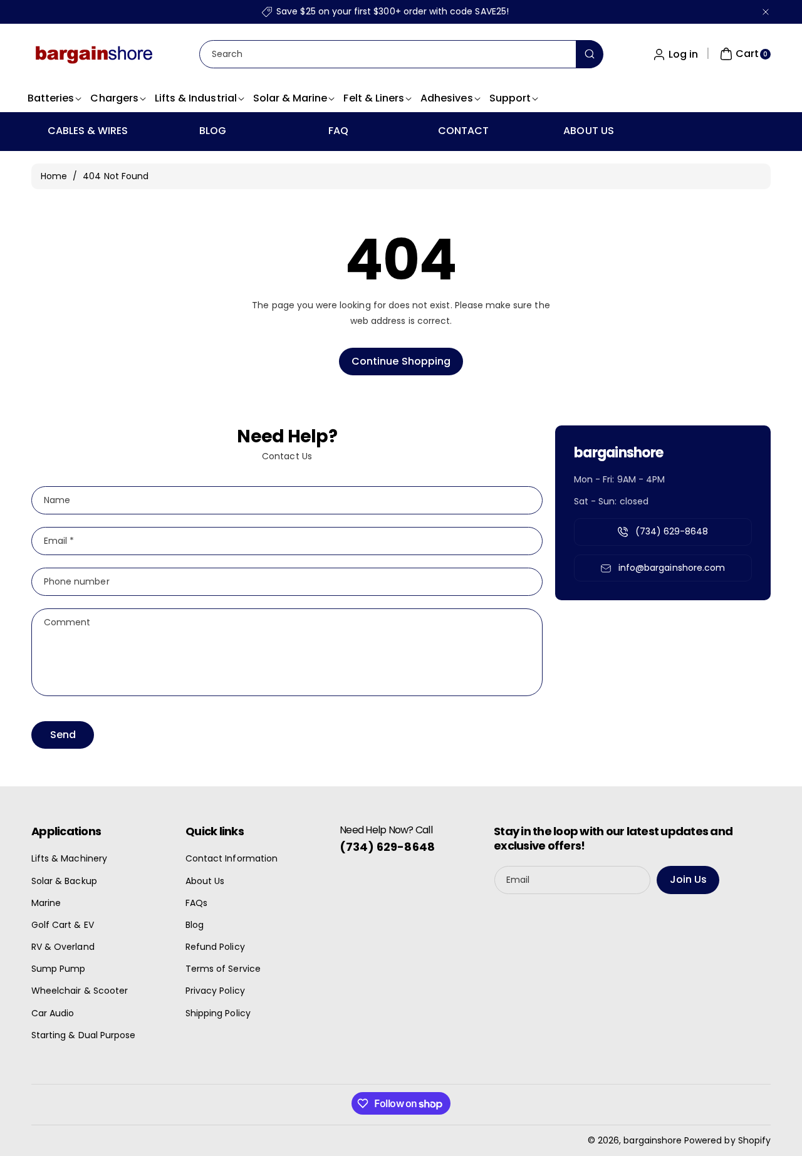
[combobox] (401, 54)
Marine (46, 903)
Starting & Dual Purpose (83, 1035)
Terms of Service (223, 968)
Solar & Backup (64, 881)
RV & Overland (63, 946)
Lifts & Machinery (69, 858)
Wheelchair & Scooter (79, 990)
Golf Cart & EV (62, 925)
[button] (744, 53)
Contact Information (231, 858)
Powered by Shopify (727, 1140)
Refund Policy (215, 946)
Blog (194, 925)
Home (54, 176)
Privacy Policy (215, 990)
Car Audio (52, 1013)
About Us (204, 881)
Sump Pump (58, 968)
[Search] (589, 54)
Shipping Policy (218, 1013)
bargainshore (652, 1140)
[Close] (765, 11)
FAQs (196, 903)
